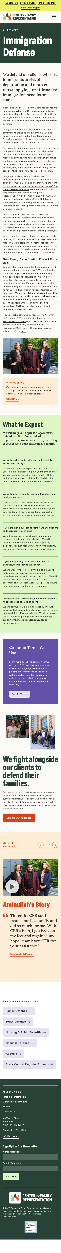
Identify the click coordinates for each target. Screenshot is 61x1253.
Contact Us (11, 3)
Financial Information (14, 1096)
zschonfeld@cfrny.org (14, 321)
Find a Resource (47, 3)
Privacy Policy (9, 1216)
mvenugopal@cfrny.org (15, 328)
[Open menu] (54, 17)
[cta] (12, 886)
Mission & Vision (12, 1092)
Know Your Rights (30, 7)
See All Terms (19, 694)
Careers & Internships (15, 1101)
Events (6, 1106)
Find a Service (28, 3)
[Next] (55, 845)
